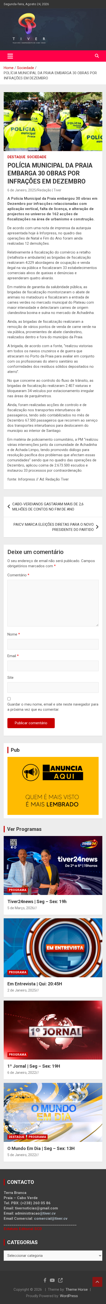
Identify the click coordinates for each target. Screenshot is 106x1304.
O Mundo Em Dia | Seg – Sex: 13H (41, 1148)
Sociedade (36, 157)
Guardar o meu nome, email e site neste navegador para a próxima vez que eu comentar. (52, 707)
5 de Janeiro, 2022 (21, 1155)
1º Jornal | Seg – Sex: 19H (33, 1066)
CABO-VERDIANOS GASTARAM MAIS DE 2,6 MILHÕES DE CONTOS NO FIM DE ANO (48, 506)
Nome (13, 634)
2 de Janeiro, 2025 (21, 990)
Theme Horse (77, 1289)
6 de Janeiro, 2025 (21, 190)
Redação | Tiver (49, 190)
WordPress (69, 1296)
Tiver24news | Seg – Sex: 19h (37, 901)
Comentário (18, 575)
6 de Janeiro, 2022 (21, 1073)
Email (13, 656)
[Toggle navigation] (10, 56)
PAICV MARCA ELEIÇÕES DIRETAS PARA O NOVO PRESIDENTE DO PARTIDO (54, 527)
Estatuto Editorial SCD (23, 1229)
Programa (17, 890)
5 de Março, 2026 (20, 908)
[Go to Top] (97, 1282)
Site (10, 677)
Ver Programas (24, 829)
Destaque (16, 157)
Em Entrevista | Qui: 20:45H (34, 983)
